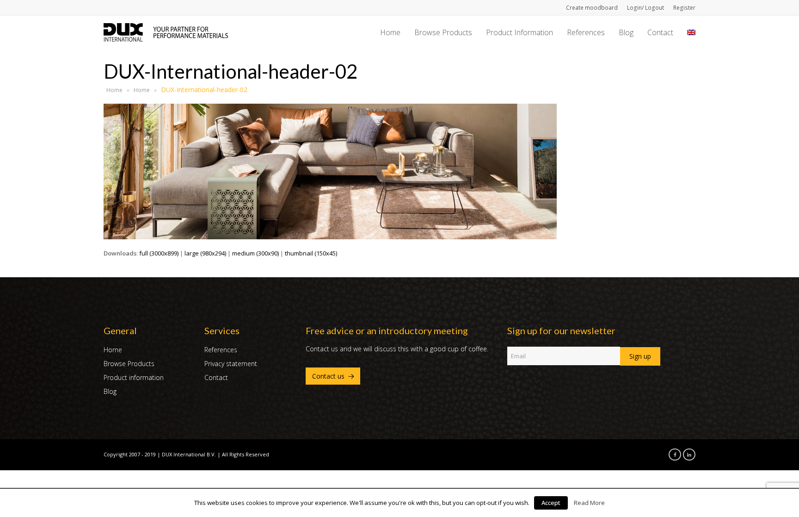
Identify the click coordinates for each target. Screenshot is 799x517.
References (220, 349)
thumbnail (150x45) (311, 253)
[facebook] (672, 454)
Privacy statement (230, 363)
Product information (134, 377)
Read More (589, 502)
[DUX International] (166, 31)
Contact (216, 377)
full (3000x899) (158, 253)
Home (114, 90)
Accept (550, 502)
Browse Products (129, 363)
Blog (110, 391)
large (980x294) (205, 253)
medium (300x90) (255, 253)
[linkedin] (686, 454)
